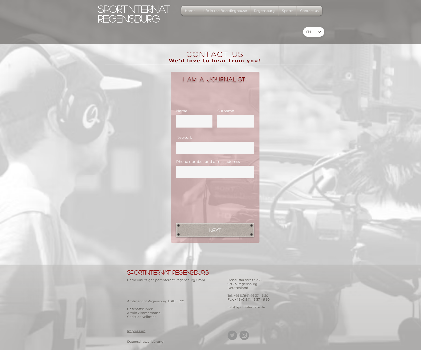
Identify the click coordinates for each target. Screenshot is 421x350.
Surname (225, 111)
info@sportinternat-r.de (246, 307)
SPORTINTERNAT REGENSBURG (134, 13)
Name (181, 111)
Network (184, 137)
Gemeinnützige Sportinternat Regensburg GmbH (167, 280)
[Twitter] (232, 335)
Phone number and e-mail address (208, 161)
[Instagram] (244, 335)
